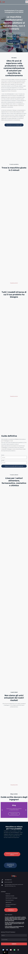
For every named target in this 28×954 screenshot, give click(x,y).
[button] (2, 810)
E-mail (2, 460)
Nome (2, 455)
